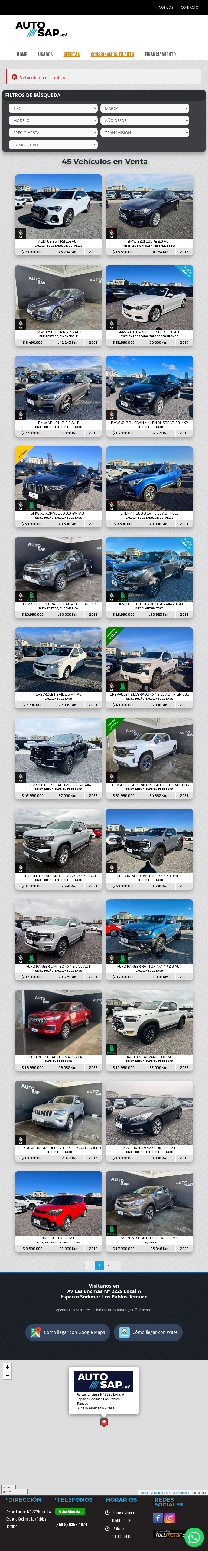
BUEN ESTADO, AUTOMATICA (58, 608)
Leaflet (144, 1492)
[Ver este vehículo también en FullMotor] (172, 1533)
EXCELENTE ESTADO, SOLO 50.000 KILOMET (149, 336)
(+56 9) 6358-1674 (71, 1524)
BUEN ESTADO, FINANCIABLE (58, 336)
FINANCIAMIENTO (160, 54)
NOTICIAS (166, 7)
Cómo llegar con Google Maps (74, 1332)
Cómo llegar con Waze (155, 1332)
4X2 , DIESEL (150, 1242)
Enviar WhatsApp (70, 1511)
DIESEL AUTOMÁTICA (149, 608)
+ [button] (7, 1367)
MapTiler (159, 1492)
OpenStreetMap (179, 1492)
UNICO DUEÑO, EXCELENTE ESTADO (58, 427)
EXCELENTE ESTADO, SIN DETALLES (58, 245)
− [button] (7, 1375)
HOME (22, 54)
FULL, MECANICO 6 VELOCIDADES (58, 1242)
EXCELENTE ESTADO (149, 427)
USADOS (45, 54)
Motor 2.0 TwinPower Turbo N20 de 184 (149, 245)
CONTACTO (189, 7)
